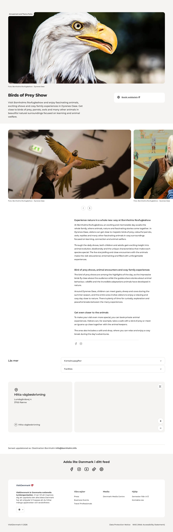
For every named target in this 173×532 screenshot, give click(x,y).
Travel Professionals (83, 503)
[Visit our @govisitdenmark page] (94, 469)
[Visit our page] (79, 469)
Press (76, 496)
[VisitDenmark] (25, 485)
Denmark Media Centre (114, 496)
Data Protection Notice (119, 525)
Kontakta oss (138, 500)
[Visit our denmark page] (71, 469)
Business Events (81, 500)
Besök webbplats (130, 97)
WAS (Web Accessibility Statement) (148, 525)
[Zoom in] (161, 421)
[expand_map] (160, 386)
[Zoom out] (161, 428)
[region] (119, 407)
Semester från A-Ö (140, 496)
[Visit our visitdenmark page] (86, 469)
